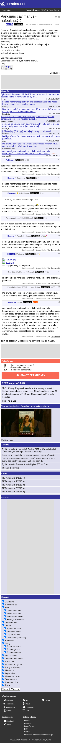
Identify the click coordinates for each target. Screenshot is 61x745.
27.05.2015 (18, 24)
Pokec (8, 685)
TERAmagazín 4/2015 (12, 492)
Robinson (10, 160)
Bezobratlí (32, 24)
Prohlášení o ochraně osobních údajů (38, 735)
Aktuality (5, 445)
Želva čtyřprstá (13, 649)
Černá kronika (11, 682)
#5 (59, 236)
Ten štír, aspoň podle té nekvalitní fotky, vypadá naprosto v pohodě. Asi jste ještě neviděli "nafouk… (27, 117)
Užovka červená (14, 611)
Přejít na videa (7, 440)
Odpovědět (55, 73)
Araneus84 (12, 302)
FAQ (26, 729)
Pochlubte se (11, 605)
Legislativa (10, 673)
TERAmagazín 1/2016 (12, 485)
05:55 (53, 287)
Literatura (9, 670)
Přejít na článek (9, 401)
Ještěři (8, 625)
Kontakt (27, 732)
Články (4, 473)
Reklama (27, 723)
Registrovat (54, 10)
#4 (59, 193)
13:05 (37, 178)
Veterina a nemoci (13, 676)
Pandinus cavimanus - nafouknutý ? (19, 18)
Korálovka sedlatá (15, 616)
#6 (59, 254)
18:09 (41, 193)
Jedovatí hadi (11, 622)
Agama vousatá (14, 628)
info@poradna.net (38, 740)
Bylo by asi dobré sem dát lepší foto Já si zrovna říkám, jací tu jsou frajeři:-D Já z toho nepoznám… (31, 110)
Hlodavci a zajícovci (14, 664)
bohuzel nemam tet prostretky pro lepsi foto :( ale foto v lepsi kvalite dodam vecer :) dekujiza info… (30, 103)
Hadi (7, 608)
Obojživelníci (11, 655)
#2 (59, 178)
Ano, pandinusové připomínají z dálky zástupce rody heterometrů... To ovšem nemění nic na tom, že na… (26, 152)
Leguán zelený (13, 634)
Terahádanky (11, 679)
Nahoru (51, 341)
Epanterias (12, 193)
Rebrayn (11, 178)
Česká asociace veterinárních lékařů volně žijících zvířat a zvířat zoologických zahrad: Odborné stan (28, 459)
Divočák (9, 24)
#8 (59, 287)
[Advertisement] (30, 82)
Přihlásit (44, 10)
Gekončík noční (14, 631)
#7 (59, 272)
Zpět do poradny (9, 341)
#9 (59, 302)
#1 (59, 160)
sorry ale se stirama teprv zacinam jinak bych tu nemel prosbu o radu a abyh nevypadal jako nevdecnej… (30, 125)
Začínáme (9, 602)
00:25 (47, 272)
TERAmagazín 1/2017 (13, 383)
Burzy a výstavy (12, 667)
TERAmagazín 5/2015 (12, 488)
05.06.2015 (39, 272)
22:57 (36, 254)
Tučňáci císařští (9, 468)
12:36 (27, 160)
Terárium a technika (14, 658)
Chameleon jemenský (16, 637)
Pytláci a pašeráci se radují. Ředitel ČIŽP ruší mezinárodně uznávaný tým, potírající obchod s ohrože (29, 450)
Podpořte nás (7, 361)
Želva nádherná (14, 652)
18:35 (43, 236)
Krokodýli (9, 640)
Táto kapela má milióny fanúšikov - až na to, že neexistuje (25, 406)
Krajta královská (14, 614)
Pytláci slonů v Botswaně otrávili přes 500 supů (23, 464)
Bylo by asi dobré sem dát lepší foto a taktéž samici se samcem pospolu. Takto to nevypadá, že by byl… (30, 95)
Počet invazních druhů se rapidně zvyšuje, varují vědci (27, 455)
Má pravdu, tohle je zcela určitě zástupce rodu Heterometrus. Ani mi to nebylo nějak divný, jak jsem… (30, 145)
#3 (59, 218)
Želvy (7, 643)
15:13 (35, 302)
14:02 (45, 218)
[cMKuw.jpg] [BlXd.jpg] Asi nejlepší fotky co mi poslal (26, 131)
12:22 (26, 24)
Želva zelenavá (13, 646)
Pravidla (27, 720)
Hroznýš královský (15, 619)
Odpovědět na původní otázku (32, 341)
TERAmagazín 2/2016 (12, 481)
